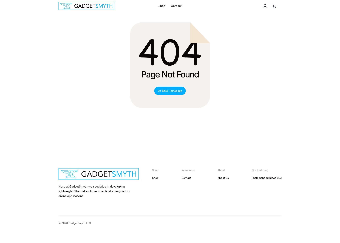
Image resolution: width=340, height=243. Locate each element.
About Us (223, 177)
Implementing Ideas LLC (267, 177)
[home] (86, 6)
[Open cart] (274, 6)
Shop (162, 6)
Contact (176, 6)
